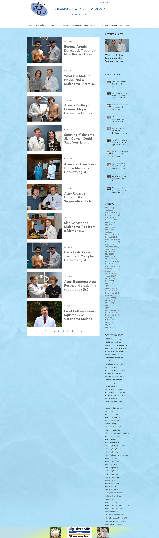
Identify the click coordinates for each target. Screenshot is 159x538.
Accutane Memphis (120, 351)
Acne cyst (118, 373)
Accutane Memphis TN (113, 354)
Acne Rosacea (119, 361)
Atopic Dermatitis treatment (115, 524)
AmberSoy (124, 455)
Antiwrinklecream (111, 490)
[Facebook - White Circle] (153, 8)
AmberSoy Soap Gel (112, 458)
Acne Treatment (111, 367)
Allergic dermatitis (112, 414)
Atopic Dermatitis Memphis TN (116, 518)
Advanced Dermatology (113, 408)
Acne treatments (111, 392)
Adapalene (109, 405)
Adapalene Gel (119, 405)
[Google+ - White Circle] (157, 8)
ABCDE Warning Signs (113, 342)
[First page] (45, 331)
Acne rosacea (110, 380)
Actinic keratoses (111, 398)
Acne (122, 358)
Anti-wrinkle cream (112, 480)
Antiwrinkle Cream (112, 483)
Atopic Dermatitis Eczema (114, 515)
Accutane (108, 351)
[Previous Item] (109, 45)
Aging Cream (110, 411)
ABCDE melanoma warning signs (117, 345)
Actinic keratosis (111, 402)
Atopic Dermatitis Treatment (115, 521)
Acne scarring (110, 383)
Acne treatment (110, 386)
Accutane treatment (112, 358)
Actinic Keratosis (120, 395)
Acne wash (109, 395)
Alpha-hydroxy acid (112, 455)
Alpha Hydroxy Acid (112, 442)
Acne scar (119, 380)
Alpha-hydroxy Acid (112, 452)
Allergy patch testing (112, 430)
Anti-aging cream (111, 474)
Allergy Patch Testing (112, 417)
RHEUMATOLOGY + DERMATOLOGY (79, 9)
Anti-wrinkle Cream (112, 477)
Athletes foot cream (112, 502)
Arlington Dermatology (113, 496)
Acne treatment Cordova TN (115, 389)
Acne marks (109, 376)
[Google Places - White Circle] (148, 8)
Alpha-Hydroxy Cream (113, 449)
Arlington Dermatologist (114, 493)
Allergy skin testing (112, 436)
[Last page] (81, 331)
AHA (106, 348)
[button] (117, 25)
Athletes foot (109, 499)
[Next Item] (126, 45)
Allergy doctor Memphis (114, 427)
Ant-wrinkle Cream (112, 461)
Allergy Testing (110, 424)
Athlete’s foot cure (122, 505)
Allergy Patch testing (112, 420)
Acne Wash (109, 373)
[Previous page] (50, 331)
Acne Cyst (108, 361)
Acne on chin (119, 376)
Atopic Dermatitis (111, 512)
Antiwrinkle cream (111, 486)
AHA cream (123, 348)
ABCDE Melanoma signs (113, 339)
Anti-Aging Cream (111, 468)
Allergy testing (110, 439)
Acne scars (120, 383)
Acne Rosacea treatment (114, 364)
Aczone (121, 402)
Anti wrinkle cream (112, 464)
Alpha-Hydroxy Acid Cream (115, 446)
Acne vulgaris (123, 392)
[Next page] (77, 331)
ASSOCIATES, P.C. (79, 14)
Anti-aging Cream (111, 471)
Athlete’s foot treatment (113, 508)
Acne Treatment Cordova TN (115, 370)
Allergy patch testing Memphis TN (117, 433)
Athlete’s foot (110, 505)
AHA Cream (114, 348)
